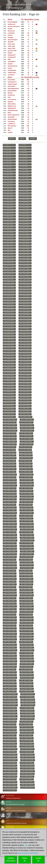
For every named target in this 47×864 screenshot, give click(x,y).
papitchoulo (11, 95)
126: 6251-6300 (25, 315)
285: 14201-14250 (10, 534)
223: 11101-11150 (9, 449)
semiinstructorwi (13, 110)
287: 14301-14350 (10, 537)
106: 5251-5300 (25, 287)
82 (28, 117)
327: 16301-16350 (9, 592)
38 (28, 53)
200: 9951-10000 (25, 416)
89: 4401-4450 (9, 265)
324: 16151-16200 (25, 587)
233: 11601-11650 (9, 463)
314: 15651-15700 (26, 573)
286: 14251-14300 (26, 534)
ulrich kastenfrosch (13, 115)
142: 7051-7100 (25, 337)
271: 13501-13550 (9, 515)
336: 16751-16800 (26, 603)
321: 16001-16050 (9, 584)
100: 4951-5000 (25, 279)
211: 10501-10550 (9, 433)
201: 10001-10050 (10, 419)
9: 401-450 (7, 155)
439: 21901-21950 (9, 746)
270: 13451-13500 (26, 512)
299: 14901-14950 (9, 554)
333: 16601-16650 (9, 600)
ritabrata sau (12, 106)
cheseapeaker (12, 70)
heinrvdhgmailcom (13, 88)
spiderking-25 (12, 108)
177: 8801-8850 (9, 386)
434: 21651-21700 (26, 738)
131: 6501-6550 (9, 323)
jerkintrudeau (12, 72)
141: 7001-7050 (9, 337)
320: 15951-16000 (26, 581)
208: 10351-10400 (27, 427)
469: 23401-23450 (10, 787)
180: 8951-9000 (25, 389)
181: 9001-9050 (9, 392)
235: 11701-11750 (9, 466)
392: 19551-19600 (26, 680)
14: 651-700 (23, 161)
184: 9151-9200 (25, 394)
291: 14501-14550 (9, 543)
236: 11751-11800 (25, 466)
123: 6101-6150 (8, 312)
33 (28, 128)
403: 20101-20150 (10, 696)
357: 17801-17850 (9, 633)
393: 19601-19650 (9, 683)
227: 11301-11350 (9, 455)
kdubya (10, 53)
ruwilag (10, 93)
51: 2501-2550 (8, 213)
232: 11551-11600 (25, 460)
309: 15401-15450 (10, 567)
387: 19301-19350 (9, 674)
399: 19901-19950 (9, 691)
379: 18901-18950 (9, 663)
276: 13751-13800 (26, 521)
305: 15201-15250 (9, 562)
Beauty (26, 19)
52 (28, 64)
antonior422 (11, 86)
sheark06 (10, 42)
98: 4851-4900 (25, 276)
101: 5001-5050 (9, 282)
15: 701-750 (8, 164)
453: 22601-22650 (10, 765)
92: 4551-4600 (24, 268)
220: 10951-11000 (26, 444)
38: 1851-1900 (24, 194)
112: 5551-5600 (24, 295)
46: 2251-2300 (24, 205)
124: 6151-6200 (25, 312)
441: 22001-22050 (10, 749)
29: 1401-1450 (8, 183)
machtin (10, 64)
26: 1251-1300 (24, 177)
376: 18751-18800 (26, 658)
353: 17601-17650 (9, 628)
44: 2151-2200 (24, 202)
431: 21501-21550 (9, 735)
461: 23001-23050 (10, 776)
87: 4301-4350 (9, 263)
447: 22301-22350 (10, 757)
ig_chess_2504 (12, 50)
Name (10, 19)
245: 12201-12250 (9, 479)
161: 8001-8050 (9, 364)
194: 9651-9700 (25, 408)
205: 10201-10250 (10, 425)
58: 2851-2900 (24, 221)
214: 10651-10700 (26, 436)
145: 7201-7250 (9, 342)
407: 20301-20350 (10, 702)
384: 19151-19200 (26, 669)
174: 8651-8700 (25, 381)
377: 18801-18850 (10, 661)
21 (28, 22)
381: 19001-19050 (9, 666)
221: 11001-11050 (9, 446)
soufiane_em (11, 24)
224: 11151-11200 (25, 449)
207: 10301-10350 (10, 427)
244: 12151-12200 (26, 477)
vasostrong (11, 121)
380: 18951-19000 (26, 663)
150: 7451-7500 (25, 348)
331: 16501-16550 (9, 598)
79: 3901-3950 (8, 252)
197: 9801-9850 (9, 414)
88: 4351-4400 (25, 263)
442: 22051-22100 (27, 749)
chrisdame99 (12, 57)
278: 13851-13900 (26, 523)
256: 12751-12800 (26, 493)
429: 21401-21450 (10, 732)
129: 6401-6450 (9, 320)
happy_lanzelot (12, 84)
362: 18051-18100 (26, 639)
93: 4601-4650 (9, 271)
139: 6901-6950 (9, 334)
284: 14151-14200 (26, 532)
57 (28, 39)
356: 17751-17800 (26, 630)
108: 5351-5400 (25, 290)
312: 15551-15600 (25, 570)
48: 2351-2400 (24, 208)
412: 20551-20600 (27, 707)
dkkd (9, 59)
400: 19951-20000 (27, 691)
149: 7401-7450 (9, 348)
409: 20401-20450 (10, 705)
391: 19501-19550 (9, 680)
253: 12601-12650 (9, 490)
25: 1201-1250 (8, 177)
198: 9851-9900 (25, 414)
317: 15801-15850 (9, 578)
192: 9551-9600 (25, 405)
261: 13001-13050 (9, 501)
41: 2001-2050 (8, 199)
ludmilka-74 (11, 123)
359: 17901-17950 (9, 636)
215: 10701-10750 (9, 438)
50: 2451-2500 (24, 210)
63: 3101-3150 (8, 230)
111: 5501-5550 (8, 295)
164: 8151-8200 (25, 367)
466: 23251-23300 (27, 781)
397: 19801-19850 (9, 688)
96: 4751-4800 (24, 273)
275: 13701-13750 (9, 521)
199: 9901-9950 (9, 416)
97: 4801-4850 (9, 276)
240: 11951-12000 (25, 471)
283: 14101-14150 (9, 532)
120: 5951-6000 (25, 306)
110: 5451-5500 (25, 293)
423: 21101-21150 (9, 724)
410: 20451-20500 (28, 705)
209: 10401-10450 (10, 430)
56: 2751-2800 (24, 219)
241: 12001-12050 (9, 474)
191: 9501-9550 (9, 405)
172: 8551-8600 (25, 378)
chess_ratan (11, 44)
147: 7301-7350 (9, 345)
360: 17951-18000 (26, 636)
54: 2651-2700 (24, 216)
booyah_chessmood (14, 26)
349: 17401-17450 (9, 622)
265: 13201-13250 (9, 507)
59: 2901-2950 (8, 224)
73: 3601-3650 (8, 243)
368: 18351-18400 (26, 647)
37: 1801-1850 (8, 194)
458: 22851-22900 (27, 771)
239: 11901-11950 (9, 471)
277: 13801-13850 (9, 523)
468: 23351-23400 (27, 784)
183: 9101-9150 (9, 394)
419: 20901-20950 (10, 718)
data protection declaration (28, 853)
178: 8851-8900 (25, 386)
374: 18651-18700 (26, 655)
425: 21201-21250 (9, 727)
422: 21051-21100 (26, 721)
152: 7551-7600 (25, 350)
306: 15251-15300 (26, 562)
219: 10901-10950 (9, 444)
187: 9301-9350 (9, 400)
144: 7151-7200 (25, 339)
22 (28, 95)
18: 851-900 (24, 166)
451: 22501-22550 (10, 762)
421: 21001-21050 (9, 721)
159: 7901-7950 (9, 361)
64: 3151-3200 (24, 230)
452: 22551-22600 (27, 762)
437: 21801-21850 (10, 743)
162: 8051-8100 (25, 364)
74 (28, 90)
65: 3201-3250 (8, 232)
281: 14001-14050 (10, 529)
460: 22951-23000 (27, 773)
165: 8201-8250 (9, 370)
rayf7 (9, 112)
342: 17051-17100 (26, 611)
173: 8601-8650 (9, 381)
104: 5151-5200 (25, 284)
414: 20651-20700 (27, 710)
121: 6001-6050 (9, 309)
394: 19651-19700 (26, 683)
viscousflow (11, 80)
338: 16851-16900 (26, 606)
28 (28, 104)
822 (28, 80)
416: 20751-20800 (27, 713)
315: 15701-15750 (9, 576)
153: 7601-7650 (9, 353)
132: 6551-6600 (25, 323)
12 (28, 93)
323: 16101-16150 (9, 587)
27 (28, 115)
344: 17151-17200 (26, 614)
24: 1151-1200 (24, 175)
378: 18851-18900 (27, 661)
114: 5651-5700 (25, 298)
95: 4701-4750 (9, 273)
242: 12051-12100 (26, 474)
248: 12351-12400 (26, 482)
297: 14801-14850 (10, 551)
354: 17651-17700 (26, 628)
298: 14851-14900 (27, 551)
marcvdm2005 (12, 90)
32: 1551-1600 (24, 186)
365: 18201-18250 (9, 644)
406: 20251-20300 (28, 699)
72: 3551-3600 (24, 241)
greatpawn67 (12, 55)
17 (28, 106)
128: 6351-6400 (25, 317)
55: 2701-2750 (8, 219)
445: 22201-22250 (10, 754)
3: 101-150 (7, 147)
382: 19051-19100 (26, 666)
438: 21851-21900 (26, 743)
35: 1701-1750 (8, 191)
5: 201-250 (7, 150)
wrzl (9, 130)
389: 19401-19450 (10, 677)
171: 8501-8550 (9, 378)
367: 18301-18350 (9, 647)
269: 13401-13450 (9, 512)
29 (28, 121)
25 (28, 130)
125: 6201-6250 (9, 315)
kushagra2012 (12, 82)
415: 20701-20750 (10, 713)
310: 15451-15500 (26, 567)
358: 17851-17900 (26, 633)
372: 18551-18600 (26, 652)
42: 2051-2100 (24, 199)
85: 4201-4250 (9, 260)
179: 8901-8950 (9, 389)
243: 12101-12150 (9, 477)
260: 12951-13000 (26, 499)
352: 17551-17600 (26, 625)
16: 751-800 (23, 164)
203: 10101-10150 (9, 422)
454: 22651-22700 (27, 765)
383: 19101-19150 (9, 669)
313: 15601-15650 (9, 573)
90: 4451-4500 (25, 265)
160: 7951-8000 (25, 361)
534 (28, 126)
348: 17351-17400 (26, 619)
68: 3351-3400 (24, 235)
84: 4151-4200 (24, 257)
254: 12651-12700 (26, 490)
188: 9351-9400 (25, 400)
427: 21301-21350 (9, 729)
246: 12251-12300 (26, 479)
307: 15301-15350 (9, 565)
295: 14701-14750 (9, 548)
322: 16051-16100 (26, 584)
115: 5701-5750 (9, 301)
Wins (31, 19)
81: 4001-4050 (9, 254)
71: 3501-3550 (8, 241)
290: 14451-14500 (27, 540)
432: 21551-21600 (26, 735)
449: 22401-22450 (10, 760)
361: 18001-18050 (9, 639)
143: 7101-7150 (9, 339)
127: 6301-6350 (9, 317)
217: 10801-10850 (9, 441)
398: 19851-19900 (26, 688)
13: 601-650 (8, 161)
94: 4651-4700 (24, 271)
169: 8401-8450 (9, 375)
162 (28, 84)
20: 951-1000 (24, 169)
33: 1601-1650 (8, 188)
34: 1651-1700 (24, 188)
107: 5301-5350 (9, 290)
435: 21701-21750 (9, 740)
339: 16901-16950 (9, 609)
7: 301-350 (7, 153)
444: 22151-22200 (27, 751)
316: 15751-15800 (26, 576)
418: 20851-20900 (27, 716)
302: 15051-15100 (26, 556)
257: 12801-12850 (9, 496)
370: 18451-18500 (27, 650)
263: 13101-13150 (9, 504)
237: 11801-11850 (9, 468)
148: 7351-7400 (25, 345)
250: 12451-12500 (26, 485)
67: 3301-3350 (8, 235)
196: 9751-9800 (25, 411)
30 (28, 66)
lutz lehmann (12, 99)
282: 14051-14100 (26, 529)
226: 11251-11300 (25, 452)
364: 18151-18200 (26, 641)
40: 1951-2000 (24, 197)
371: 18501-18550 (9, 652)
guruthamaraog (12, 66)
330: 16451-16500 (26, 595)
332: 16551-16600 (26, 598)
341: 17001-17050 (9, 611)
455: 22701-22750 (10, 768)
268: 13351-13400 (26, 510)
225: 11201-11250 (9, 452)
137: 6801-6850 (9, 331)
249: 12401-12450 (10, 485)
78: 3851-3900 (24, 249)
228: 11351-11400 (25, 455)
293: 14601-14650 (9, 545)
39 (28, 119)
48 (28, 55)
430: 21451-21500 (26, 732)
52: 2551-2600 (24, 213)
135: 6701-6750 (9, 328)
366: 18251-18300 (26, 644)
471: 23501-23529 (9, 790)
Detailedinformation (10, 859)
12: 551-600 (23, 158)
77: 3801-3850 (9, 249)
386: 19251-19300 (26, 672)
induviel (10, 35)
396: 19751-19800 (26, 685)
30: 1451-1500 (24, 183)
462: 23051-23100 (27, 776)
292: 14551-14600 (26, 543)
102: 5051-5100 (25, 282)
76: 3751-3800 (24, 246)
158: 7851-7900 (25, 359)
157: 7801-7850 (9, 359)
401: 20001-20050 (10, 694)
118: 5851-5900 (25, 304)
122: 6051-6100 (25, 309)
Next (22, 138)
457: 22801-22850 (10, 771)
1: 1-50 (6, 144)
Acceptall (38, 859)
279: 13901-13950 (9, 526)
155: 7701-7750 (9, 356)
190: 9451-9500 (25, 403)
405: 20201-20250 (10, 699)
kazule (10, 68)
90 (28, 35)
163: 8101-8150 (9, 367)
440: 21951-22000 (27, 746)
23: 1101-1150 (8, 175)
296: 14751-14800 (26, 548)
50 (28, 57)
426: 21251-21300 (26, 727)
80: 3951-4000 (25, 252)
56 (28, 33)
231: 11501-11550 (9, 460)
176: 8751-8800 (25, 383)
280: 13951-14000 (26, 526)
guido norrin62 (12, 119)
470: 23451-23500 (27, 787)
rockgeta (10, 37)
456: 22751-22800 (27, 768)
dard (9, 97)
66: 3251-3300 (24, 232)
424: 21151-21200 (26, 724)
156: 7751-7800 (25, 356)
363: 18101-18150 (9, 641)
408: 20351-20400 (28, 702)
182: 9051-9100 (25, 392)
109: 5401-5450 (9, 293)
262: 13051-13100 (26, 501)
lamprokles (11, 33)
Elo (22, 19)
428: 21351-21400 (26, 729)
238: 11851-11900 (26, 468)
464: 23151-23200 (26, 779)
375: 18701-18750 (9, 658)
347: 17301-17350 (9, 619)
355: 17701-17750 (9, 630)
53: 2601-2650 (8, 216)
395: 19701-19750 (9, 685)
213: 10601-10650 (9, 436)
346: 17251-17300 (26, 617)
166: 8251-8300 (25, 370)
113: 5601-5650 (9, 298)
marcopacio (11, 31)
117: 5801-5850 (9, 304)
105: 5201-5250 (9, 287)
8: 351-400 (23, 153)
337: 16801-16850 (9, 606)
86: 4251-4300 (24, 260)
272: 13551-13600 (26, 515)
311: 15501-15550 (9, 570)
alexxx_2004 (11, 48)
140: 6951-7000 (25, 334)
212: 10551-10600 (26, 433)
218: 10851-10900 (26, 441)
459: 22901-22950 (10, 773)
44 (28, 82)
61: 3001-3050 (8, 227)
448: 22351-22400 (27, 757)
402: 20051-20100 (27, 694)
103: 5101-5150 (9, 284)
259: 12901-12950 (9, 499)
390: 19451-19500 (26, 677)
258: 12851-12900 (26, 496)
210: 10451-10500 (27, 430)
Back (12, 138)
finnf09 (10, 132)
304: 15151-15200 (26, 559)
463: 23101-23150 (9, 779)
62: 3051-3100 (24, 227)
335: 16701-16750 (9, 603)
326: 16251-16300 (26, 589)
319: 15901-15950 (9, 581)
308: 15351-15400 (26, 565)
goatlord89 (11, 117)
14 (28, 59)
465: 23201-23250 (10, 781)
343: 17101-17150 (9, 614)
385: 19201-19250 (9, 672)
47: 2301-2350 (8, 208)
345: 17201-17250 (9, 617)
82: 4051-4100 (24, 254)
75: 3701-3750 (8, 246)
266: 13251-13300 (26, 507)
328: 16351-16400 (26, 592)
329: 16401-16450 (9, 595)
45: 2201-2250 (8, 205)
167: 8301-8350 (9, 372)
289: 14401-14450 (10, 540)
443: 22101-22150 (9, 751)
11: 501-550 (7, 158)
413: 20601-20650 (10, 710)
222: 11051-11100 (25, 446)
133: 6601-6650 (9, 326)
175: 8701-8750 (9, 383)
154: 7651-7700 (25, 353)
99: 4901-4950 (9, 279)
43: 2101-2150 (8, 202)
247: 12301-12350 (9, 482)
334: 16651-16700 (26, 600)
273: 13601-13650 (9, 518)
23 (28, 132)
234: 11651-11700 (25, 463)
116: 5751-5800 (25, 301)
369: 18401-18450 (10, 650)
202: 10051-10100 (26, 419)
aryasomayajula (12, 39)
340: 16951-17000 (26, 609)
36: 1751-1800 (24, 191)
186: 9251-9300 (25, 397)
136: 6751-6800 (25, 328)
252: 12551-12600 (26, 488)
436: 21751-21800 (26, 740)
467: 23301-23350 (10, 784)
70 (28, 72)
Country (36, 19)
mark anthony (12, 126)
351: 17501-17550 (9, 625)
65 (28, 61)
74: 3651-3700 (24, 243)
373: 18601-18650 (9, 655)
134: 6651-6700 (25, 326)
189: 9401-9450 (9, 403)
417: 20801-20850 (10, 716)
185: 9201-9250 (9, 397)
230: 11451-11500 (26, 457)
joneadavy (11, 75)
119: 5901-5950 (9, 306)
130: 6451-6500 (25, 320)
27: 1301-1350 (8, 180)
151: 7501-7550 (9, 350)
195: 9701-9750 (9, 411)
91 (28, 68)
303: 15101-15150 (9, 559)
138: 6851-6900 (25, 331)
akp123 (10, 128)
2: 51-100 (23, 144)
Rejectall (24, 859)
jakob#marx (11, 61)
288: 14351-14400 (27, 537)
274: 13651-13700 (26, 518)
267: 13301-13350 (9, 510)
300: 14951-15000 (26, 554)
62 (28, 46)
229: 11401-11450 (9, 457)
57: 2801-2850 (9, 221)
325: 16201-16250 (9, 589)
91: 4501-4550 (8, 268)
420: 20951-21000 (27, 718)
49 (28, 50)
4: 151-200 (23, 147)
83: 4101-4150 (8, 257)
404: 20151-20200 (27, 696)
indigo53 (10, 101)
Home (32, 138)
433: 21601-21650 (9, 738)
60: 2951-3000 (24, 224)
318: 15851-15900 (26, 578)
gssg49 (10, 28)
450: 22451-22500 (27, 760)
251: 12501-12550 (9, 488)
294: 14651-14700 (26, 545)
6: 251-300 (23, 150)
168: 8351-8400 (25, 372)
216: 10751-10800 (26, 438)
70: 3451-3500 (24, 238)
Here (26, 845)
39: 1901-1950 (8, 197)
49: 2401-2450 (9, 210)
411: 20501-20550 (10, 707)
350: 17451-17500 (26, 622)
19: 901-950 (8, 169)
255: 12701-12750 (9, 493)
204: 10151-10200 (26, 422)
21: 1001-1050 (8, 172)
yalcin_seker (11, 46)
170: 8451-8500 (25, 375)
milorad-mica (12, 104)
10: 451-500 (24, 155)
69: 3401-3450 (9, 238)
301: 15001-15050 (9, 556)
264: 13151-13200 (25, 504)
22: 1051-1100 (24, 172)
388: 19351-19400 (26, 674)
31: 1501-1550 (8, 186)
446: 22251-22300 (27, 754)
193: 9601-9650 (9, 408)
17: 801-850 (8, 166)
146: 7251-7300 (25, 342)
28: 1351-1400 (24, 180)
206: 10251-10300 (26, 425)
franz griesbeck (12, 22)
